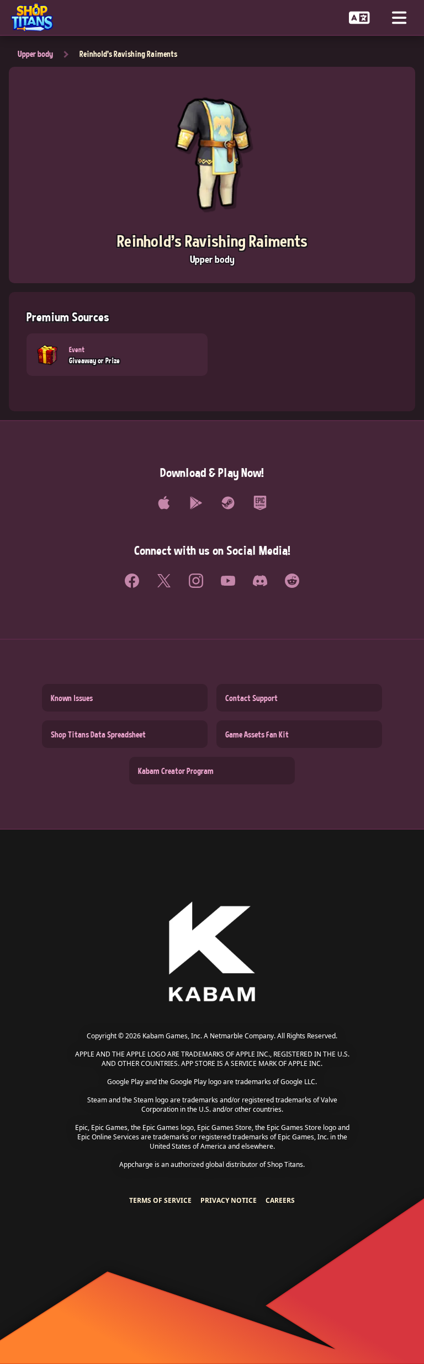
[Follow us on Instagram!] (196, 581)
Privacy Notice (228, 1200)
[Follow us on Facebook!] (132, 581)
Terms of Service (160, 1200)
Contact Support (251, 698)
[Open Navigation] (399, 17)
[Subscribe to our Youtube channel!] (228, 581)
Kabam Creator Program (176, 771)
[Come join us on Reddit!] (292, 581)
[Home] (36, 17)
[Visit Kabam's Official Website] (212, 952)
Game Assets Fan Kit (257, 734)
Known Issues (72, 698)
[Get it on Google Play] (196, 503)
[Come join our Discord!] (260, 581)
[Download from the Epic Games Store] (260, 503)
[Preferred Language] (359, 17)
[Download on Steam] (228, 503)
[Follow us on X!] (164, 581)
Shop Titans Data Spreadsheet (98, 734)
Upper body (35, 54)
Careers (280, 1200)
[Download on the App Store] (164, 503)
